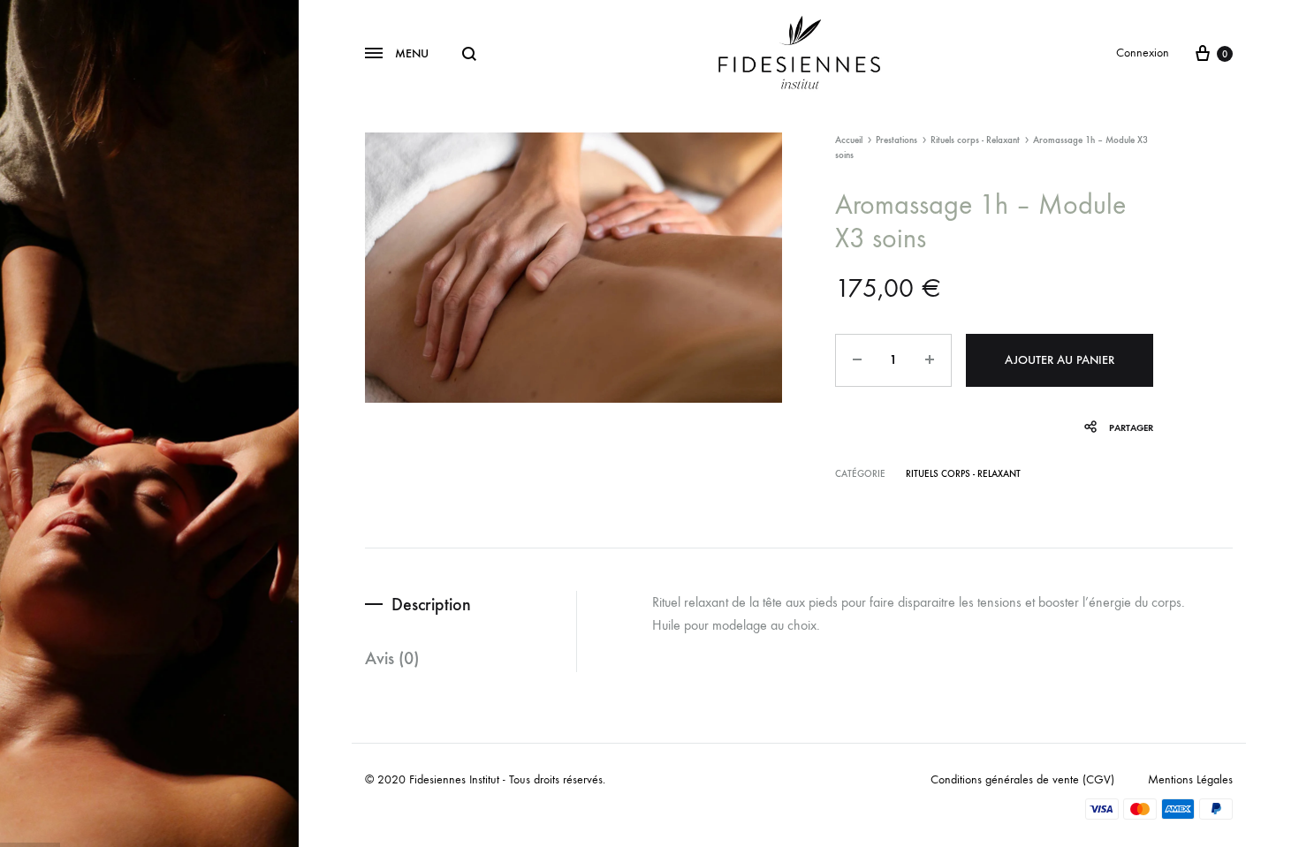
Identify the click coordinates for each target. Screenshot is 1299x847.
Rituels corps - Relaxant (975, 140)
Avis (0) (392, 658)
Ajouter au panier (1059, 359)
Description (431, 604)
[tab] (470, 604)
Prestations (896, 140)
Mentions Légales (1190, 779)
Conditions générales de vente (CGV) (1022, 779)
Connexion (1142, 52)
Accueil (848, 140)
